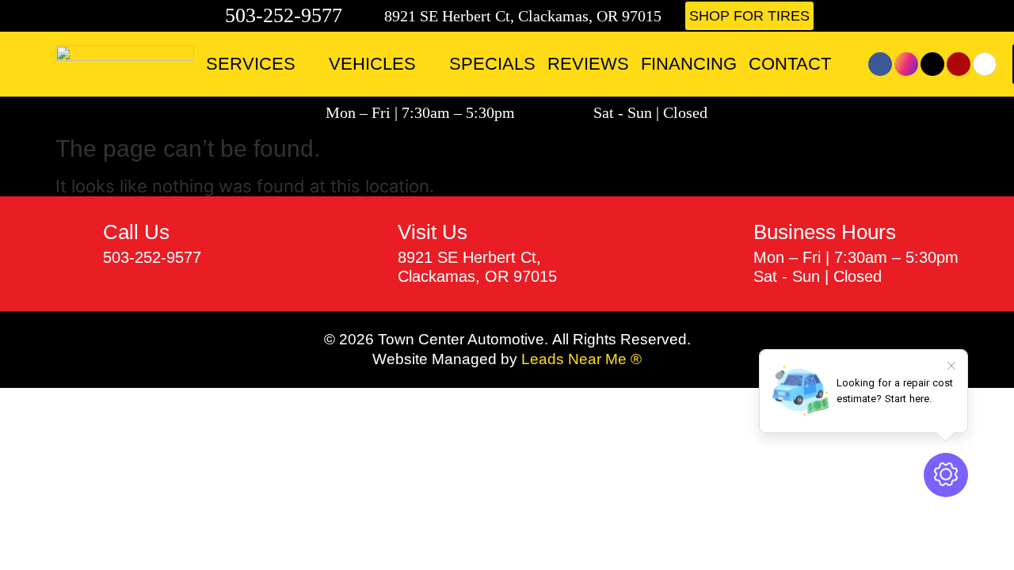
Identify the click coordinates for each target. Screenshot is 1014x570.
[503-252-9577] (209, 15)
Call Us (136, 232)
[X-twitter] (932, 64)
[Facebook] (880, 64)
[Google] (985, 64)
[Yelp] (958, 64)
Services (250, 64)
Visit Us (432, 232)
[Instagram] (906, 64)
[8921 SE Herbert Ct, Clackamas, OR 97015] (372, 16)
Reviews (588, 64)
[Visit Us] (368, 254)
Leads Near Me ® (581, 359)
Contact (790, 64)
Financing (689, 64)
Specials (492, 64)
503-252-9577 (283, 15)
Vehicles (372, 64)
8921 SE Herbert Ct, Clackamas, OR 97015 (522, 16)
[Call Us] (73, 244)
